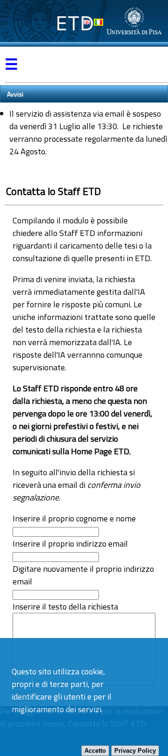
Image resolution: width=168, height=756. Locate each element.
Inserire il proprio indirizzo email (70, 543)
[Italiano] (98, 22)
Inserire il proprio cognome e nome (74, 518)
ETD (75, 23)
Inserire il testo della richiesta (65, 606)
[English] (86, 22)
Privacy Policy (135, 750)
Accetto (95, 750)
